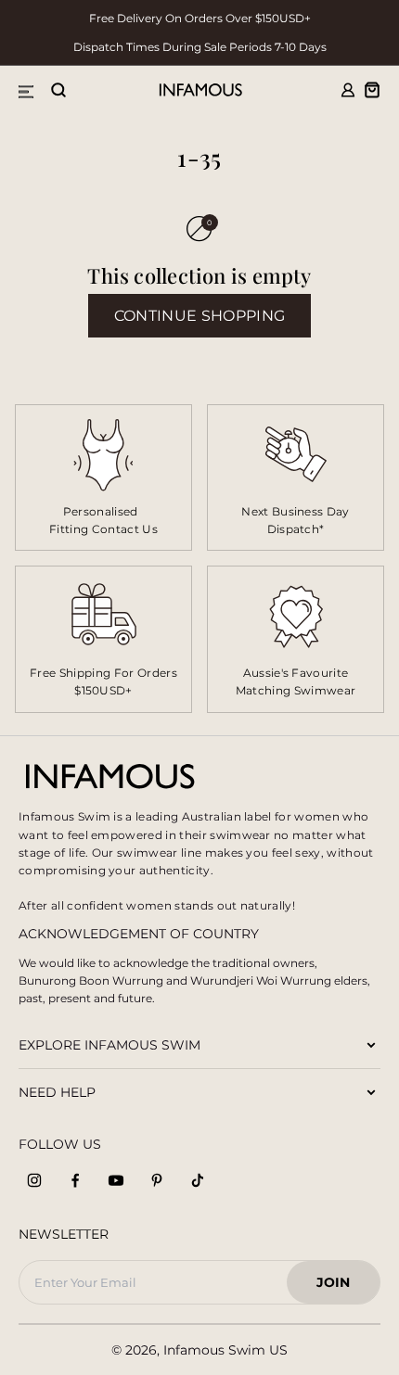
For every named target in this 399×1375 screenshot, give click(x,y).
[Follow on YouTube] (116, 1180)
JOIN (341, 1287)
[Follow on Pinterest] (157, 1180)
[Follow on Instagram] (34, 1180)
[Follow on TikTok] (197, 1180)
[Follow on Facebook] (75, 1180)
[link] (295, 477)
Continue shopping (199, 316)
